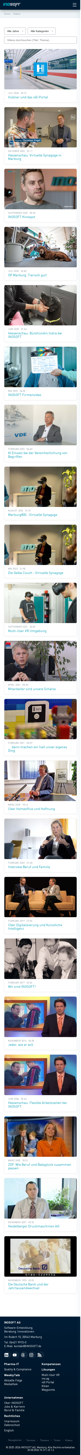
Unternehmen (13, 1397)
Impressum (11, 1421)
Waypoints (48, 1389)
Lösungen (48, 1369)
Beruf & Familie (14, 1410)
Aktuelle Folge (13, 1380)
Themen (44, 1440)
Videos (69, 1440)
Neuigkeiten (15, 1440)
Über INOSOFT (13, 1402)
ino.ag (45, 1378)
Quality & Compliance (17, 1369)
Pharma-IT (11, 1364)
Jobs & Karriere (14, 1406)
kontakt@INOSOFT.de (27, 1346)
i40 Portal (48, 1382)
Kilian (45, 1386)
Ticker (57, 1440)
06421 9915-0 (17, 1342)
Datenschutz (12, 1425)
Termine (30, 1440)
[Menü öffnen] (74, 4)
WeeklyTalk (12, 1375)
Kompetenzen (51, 1364)
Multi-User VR (51, 1375)
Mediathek (11, 1384)
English (9, 1430)
